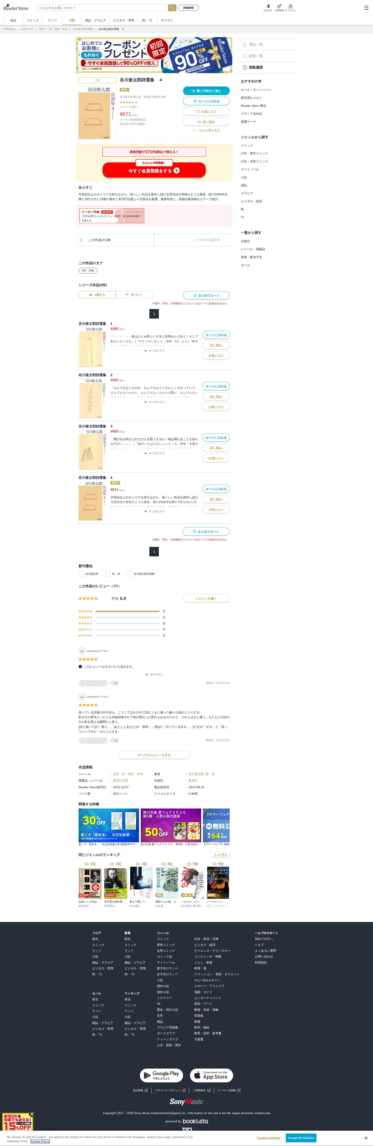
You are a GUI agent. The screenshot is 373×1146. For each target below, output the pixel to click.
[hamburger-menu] (366, 8)
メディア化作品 (251, 113)
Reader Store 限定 (253, 105)
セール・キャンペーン (256, 89)
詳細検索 (188, 7)
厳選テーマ (248, 121)
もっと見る (220, 854)
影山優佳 (135, 905)
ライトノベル (250, 169)
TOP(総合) (9, 29)
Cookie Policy (40, 1141)
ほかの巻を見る (209, 130)
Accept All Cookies (301, 1138)
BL (243, 209)
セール (245, 265)
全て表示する (156, 350)
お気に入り (209, 111)
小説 (244, 177)
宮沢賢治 (109, 905)
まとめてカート (209, 295)
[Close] (366, 1138)
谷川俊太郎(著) (128, 96)
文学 (41, 29)
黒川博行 (198, 905)
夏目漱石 (84, 905)
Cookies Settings (268, 1138)
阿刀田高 (186, 905)
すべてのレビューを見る (154, 755)
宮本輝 (159, 905)
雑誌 (244, 185)
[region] (186, 1138)
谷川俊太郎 (91, 573)
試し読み (209, 122)
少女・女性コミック (254, 161)
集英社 (193, 780)
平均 (114, 599)
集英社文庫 (159, 96)
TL (243, 217)
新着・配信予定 (251, 257)
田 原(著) (144, 96)
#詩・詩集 (88, 270)
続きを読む (156, 674)
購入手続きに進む (209, 91)
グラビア (247, 193)
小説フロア (27, 29)
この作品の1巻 (99, 240)
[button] (229, 1090)
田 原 (116, 573)
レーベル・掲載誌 (253, 249)
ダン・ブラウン (216, 905)
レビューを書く (129, 106)
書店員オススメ (251, 97)
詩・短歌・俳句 (58, 29)
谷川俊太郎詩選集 (83, 29)
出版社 (245, 241)
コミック (247, 145)
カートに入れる (209, 101)
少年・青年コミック (254, 153)
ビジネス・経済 (251, 201)
